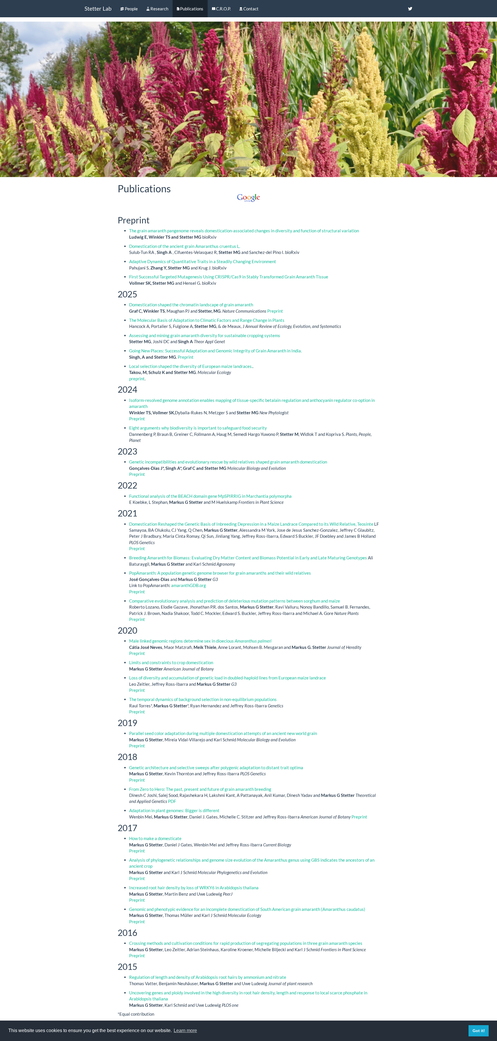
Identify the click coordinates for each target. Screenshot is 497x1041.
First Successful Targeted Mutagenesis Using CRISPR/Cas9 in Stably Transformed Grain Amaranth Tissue (228, 276)
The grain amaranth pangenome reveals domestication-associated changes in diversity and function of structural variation (244, 230)
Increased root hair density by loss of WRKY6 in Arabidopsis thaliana (194, 887)
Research (159, 8)
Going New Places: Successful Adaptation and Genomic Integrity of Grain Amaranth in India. (215, 350)
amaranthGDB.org (188, 585)
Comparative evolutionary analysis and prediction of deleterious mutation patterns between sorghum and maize (234, 600)
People (131, 8)
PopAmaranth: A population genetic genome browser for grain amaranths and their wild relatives (220, 572)
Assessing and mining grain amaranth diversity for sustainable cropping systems (204, 335)
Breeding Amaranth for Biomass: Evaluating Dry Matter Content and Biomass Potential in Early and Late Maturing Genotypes (248, 557)
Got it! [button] (479, 1030)
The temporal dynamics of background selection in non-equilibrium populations (203, 699)
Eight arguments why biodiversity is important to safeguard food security (198, 427)
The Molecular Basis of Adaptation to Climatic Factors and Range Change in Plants (206, 320)
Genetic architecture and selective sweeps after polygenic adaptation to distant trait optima (216, 767)
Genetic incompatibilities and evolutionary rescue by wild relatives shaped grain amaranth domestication (228, 461)
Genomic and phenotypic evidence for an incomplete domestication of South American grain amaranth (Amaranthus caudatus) (247, 909)
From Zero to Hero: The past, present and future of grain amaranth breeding (200, 789)
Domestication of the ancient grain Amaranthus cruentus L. (184, 246)
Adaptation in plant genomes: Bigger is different (174, 810)
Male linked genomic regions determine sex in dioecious (200, 640)
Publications (191, 8)
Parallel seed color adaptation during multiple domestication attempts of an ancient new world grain (223, 733)
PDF (172, 801)
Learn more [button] (185, 1030)
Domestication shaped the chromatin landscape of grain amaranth (191, 304)
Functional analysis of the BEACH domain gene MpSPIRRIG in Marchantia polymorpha (210, 496)
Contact (250, 8)
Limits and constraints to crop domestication (171, 662)
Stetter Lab (98, 8)
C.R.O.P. (223, 8)
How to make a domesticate (155, 838)
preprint (137, 378)
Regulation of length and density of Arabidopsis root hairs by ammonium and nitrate (207, 977)
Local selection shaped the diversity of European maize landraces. (191, 366)
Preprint (275, 311)
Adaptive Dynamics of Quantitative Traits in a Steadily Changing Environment (202, 261)
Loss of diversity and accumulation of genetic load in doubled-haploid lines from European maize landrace (227, 677)
